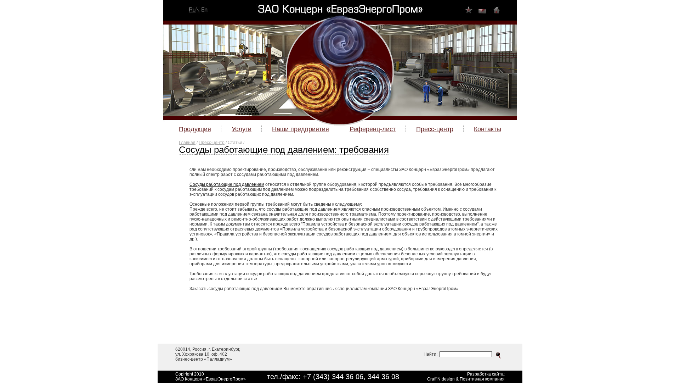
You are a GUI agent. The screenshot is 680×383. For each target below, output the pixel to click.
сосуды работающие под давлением (318, 253)
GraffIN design (441, 379)
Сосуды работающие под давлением (226, 184)
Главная (187, 142)
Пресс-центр (212, 142)
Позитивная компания (482, 379)
